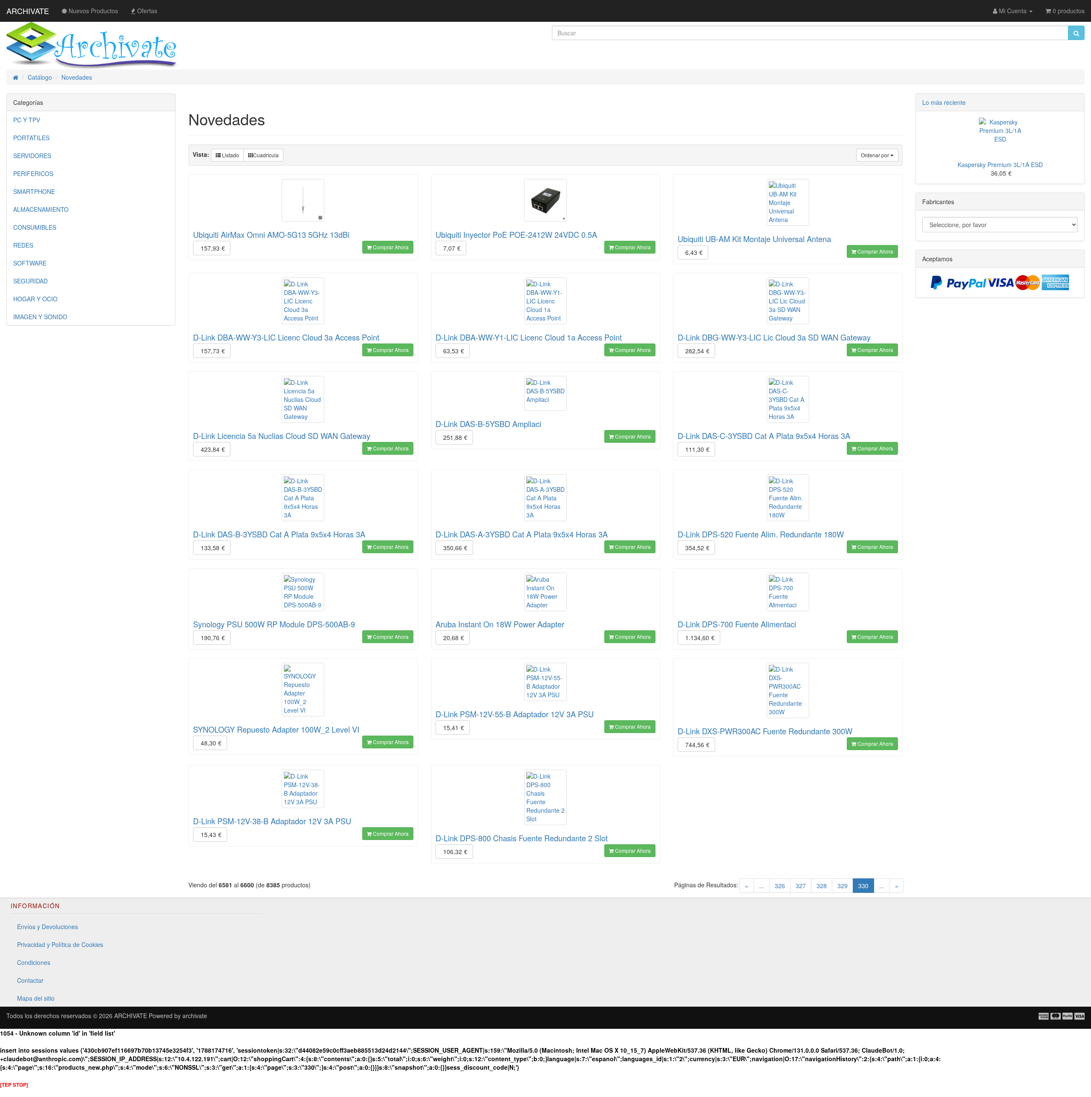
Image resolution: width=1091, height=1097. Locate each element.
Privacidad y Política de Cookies (60, 944)
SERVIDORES (32, 155)
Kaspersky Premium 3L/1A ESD (1000, 164)
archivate (194, 1015)
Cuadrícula (266, 155)
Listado (230, 155)
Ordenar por (875, 155)
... (761, 885)
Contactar (30, 980)
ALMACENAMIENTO (41, 209)
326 (780, 885)
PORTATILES (31, 137)
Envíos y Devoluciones (47, 926)
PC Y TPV (26, 119)
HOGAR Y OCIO (35, 298)
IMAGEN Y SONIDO (40, 316)
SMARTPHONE (34, 191)
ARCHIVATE (27, 10)
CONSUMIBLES (34, 227)
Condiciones (33, 962)
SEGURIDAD (30, 281)
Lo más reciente (944, 102)
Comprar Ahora (390, 247)
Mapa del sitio (36, 998)
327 (801, 885)
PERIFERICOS (33, 173)
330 (866, 885)
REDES (23, 245)
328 (822, 885)
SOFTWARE (29, 263)
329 (842, 885)
